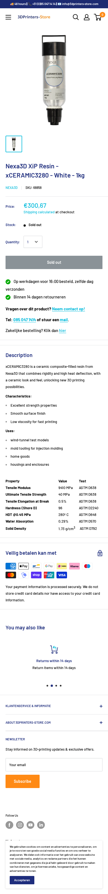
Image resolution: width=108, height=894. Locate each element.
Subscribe (22, 781)
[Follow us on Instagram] (20, 825)
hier (62, 330)
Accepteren (22, 880)
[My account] (86, 17)
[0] (97, 17)
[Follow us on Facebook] (9, 825)
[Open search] (76, 17)
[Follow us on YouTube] (30, 825)
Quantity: (13, 242)
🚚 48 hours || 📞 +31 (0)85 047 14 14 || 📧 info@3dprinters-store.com (54, 4)
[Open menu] (8, 17)
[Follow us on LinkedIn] (41, 825)
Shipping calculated (39, 212)
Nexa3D (11, 187)
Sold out (54, 262)
